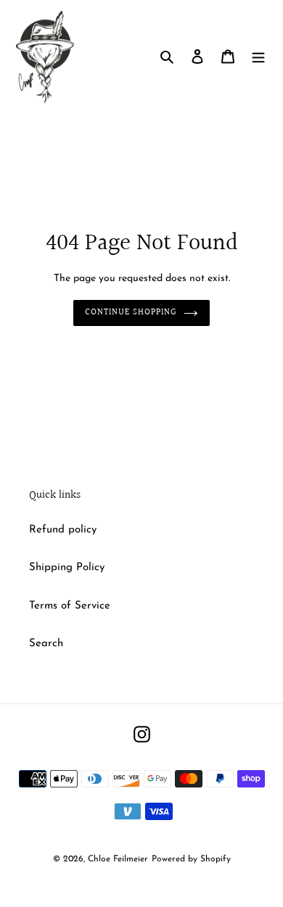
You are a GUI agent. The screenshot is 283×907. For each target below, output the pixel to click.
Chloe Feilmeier (118, 859)
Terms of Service (69, 606)
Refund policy (63, 529)
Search (46, 643)
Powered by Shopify (191, 859)
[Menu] (258, 56)
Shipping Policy (66, 567)
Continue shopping (130, 312)
